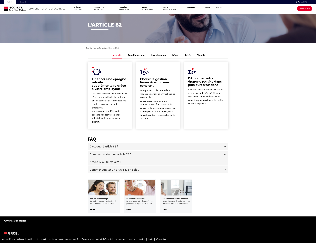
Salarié (9, 2)
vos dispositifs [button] (99, 8)
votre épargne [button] (124, 8)
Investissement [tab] (159, 55)
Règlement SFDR (87, 239)
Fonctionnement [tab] (136, 55)
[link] (104, 196)
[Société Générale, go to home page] (38, 9)
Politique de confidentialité (27, 239)
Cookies (142, 239)
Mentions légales (8, 239)
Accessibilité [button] (302, 2)
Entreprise (23, 2)
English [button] (219, 7)
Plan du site (132, 239)
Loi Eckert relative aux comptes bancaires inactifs (59, 239)
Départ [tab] (175, 55)
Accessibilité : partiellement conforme (110, 239)
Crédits (150, 239)
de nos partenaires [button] (169, 8)
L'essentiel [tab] (117, 55)
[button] (194, 9)
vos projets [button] (78, 8)
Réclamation (161, 239)
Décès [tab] (188, 55)
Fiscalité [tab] (201, 55)
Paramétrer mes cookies (15, 221)
